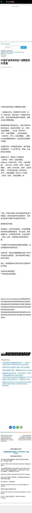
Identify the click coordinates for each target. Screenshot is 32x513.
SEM (27, 354)
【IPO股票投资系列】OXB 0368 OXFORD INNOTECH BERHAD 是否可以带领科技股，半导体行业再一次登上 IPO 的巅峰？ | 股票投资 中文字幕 (15, 470)
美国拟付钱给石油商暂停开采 (8, 489)
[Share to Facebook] (10, 427)
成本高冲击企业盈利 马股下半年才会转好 (16, 367)
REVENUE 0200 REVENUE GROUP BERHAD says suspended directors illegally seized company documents (7, 438)
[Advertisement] (16, 25)
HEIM (21, 353)
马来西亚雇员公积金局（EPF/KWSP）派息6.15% (16, 452)
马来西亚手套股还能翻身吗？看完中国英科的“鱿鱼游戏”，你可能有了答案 (15, 460)
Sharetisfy (10, 1)
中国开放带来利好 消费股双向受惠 (15, 62)
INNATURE (27, 353)
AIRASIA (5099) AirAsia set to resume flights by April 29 (15, 485)
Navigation (16, 6)
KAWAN (4, 354)
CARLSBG (14, 353)
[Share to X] (14, 427)
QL (23, 354)
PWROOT (17, 354)
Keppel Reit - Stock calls (7, 53)
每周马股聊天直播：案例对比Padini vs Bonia (17, 370)
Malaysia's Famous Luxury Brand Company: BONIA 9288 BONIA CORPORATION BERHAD (17, 383)
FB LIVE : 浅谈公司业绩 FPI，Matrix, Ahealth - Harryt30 (13, 497)
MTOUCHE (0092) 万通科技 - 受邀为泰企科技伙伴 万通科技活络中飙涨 (15, 478)
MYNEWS (10, 354)
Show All (3, 56)
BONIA (8, 353)
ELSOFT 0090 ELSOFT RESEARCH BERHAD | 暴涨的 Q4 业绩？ (16, 464)
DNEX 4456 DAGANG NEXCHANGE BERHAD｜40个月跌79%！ (16, 492)
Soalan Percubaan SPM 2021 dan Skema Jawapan (15, 474)
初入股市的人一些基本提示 (8, 482)
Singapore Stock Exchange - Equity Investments (12, 52)
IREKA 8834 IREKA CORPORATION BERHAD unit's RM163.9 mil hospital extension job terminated (24, 437)
